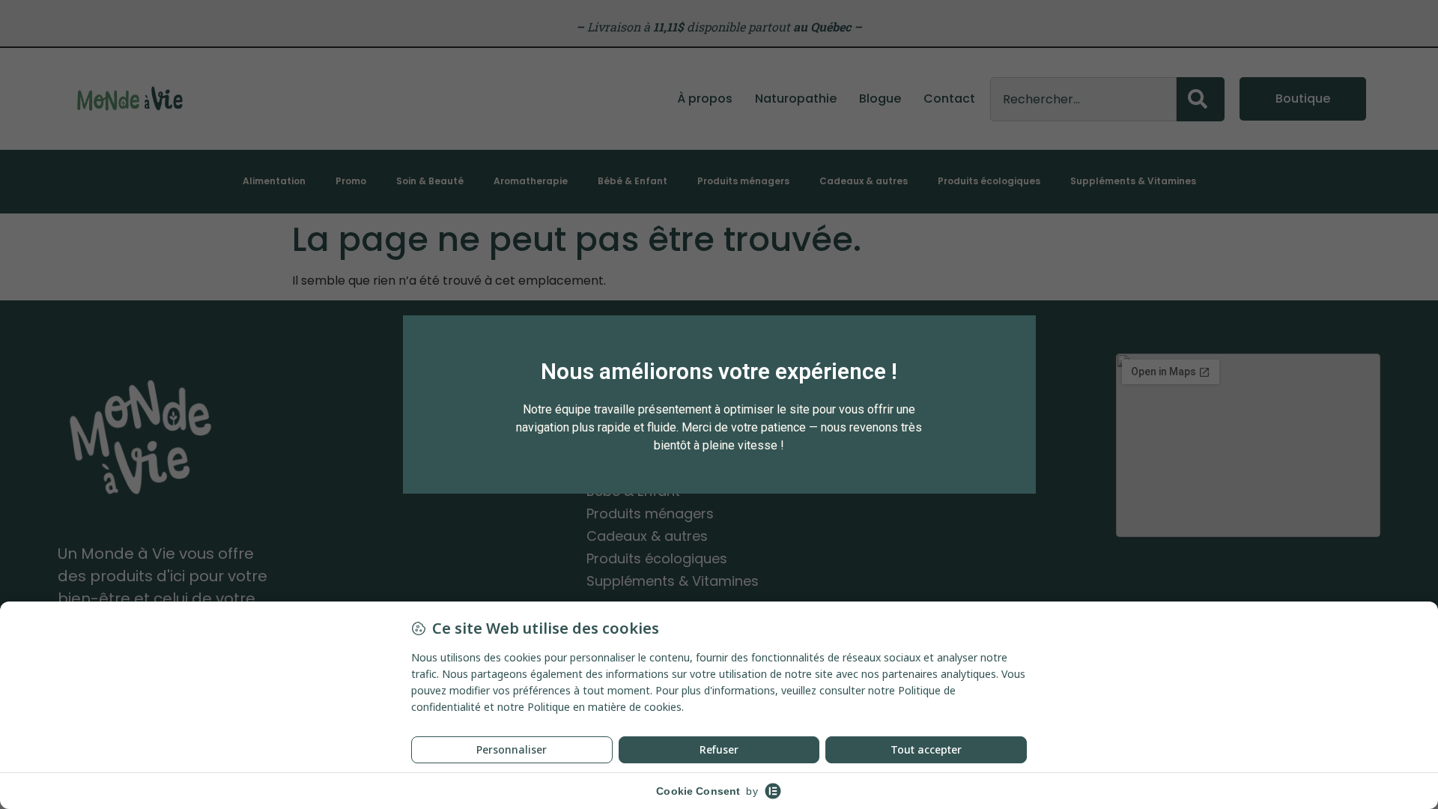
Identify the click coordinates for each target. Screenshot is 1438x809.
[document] (719, 404)
